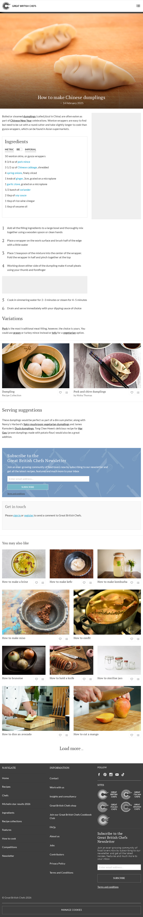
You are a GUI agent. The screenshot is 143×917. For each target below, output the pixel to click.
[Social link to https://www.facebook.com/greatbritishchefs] (99, 774)
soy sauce (21, 195)
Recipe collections (12, 821)
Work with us (57, 787)
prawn (17, 332)
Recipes (6, 786)
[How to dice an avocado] (35, 708)
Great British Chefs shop (63, 805)
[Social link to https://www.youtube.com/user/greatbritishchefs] (117, 774)
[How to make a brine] (24, 563)
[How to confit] (107, 612)
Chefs (5, 795)
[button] (138, 6)
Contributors (57, 854)
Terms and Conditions (61, 872)
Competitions (9, 847)
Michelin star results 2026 (16, 803)
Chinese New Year (21, 120)
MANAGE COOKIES (71, 910)
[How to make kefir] (71, 563)
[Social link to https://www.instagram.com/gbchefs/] (111, 774)
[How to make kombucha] (119, 563)
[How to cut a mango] (107, 708)
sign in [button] (17, 515)
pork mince (24, 161)
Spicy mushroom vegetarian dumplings (46, 424)
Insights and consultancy (63, 796)
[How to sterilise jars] (119, 660)
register (29, 515)
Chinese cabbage (27, 167)
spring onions (14, 172)
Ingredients (8, 812)
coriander (25, 189)
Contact (54, 778)
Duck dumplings (24, 428)
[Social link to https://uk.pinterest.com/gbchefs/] (105, 774)
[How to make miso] (35, 612)
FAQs (53, 827)
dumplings (29, 116)
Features (6, 829)
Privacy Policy (57, 863)
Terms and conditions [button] (16, 494)
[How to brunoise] (24, 660)
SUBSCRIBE (27, 486)
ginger (19, 178)
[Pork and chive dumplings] (107, 365)
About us (54, 836)
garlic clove (13, 184)
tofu (54, 332)
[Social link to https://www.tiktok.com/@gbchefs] (123, 774)
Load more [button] (70, 748)
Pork (5, 328)
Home (5, 778)
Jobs (52, 845)
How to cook (9, 838)
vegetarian (69, 332)
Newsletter (8, 855)
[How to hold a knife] (71, 660)
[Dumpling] (35, 365)
